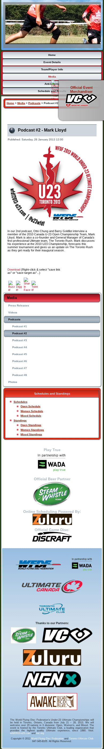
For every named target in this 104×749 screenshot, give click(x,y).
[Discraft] (52, 537)
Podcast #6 (19, 361)
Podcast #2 (19, 333)
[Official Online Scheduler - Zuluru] (51, 667)
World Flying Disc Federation (47, 738)
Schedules (20, 401)
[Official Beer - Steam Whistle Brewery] (23, 645)
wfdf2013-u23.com (20, 733)
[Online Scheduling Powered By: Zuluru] (52, 519)
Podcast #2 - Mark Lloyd (42, 130)
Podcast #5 (19, 354)
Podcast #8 (19, 375)
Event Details (52, 62)
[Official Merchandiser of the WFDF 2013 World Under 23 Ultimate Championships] (81, 100)
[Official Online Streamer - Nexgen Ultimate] (51, 689)
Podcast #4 (19, 347)
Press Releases (18, 305)
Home (52, 54)
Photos (12, 382)
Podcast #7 (19, 368)
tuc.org (40, 733)
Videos (12, 312)
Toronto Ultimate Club (81, 738)
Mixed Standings (31, 434)
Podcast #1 (19, 326)
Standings (20, 420)
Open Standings (31, 425)
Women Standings (32, 429)
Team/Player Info (52, 69)
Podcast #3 (19, 340)
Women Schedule (32, 411)
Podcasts (14, 319)
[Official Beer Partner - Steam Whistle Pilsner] (52, 494)
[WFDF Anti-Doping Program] (52, 463)
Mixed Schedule (31, 415)
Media (52, 76)
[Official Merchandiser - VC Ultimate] (67, 645)
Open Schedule (31, 406)
